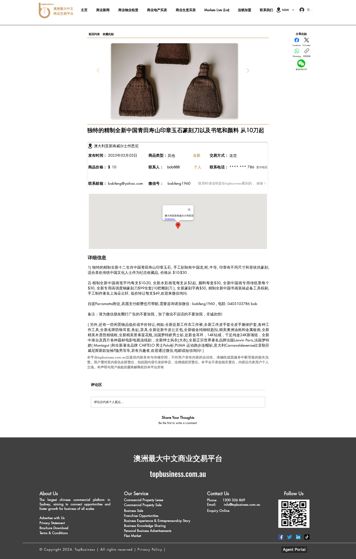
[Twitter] (289, 537)
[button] (47, 517)
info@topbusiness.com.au (242, 504)
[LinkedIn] (298, 537)
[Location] (278, 10)
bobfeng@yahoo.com (125, 183)
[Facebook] (280, 537)
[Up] (98, 70)
